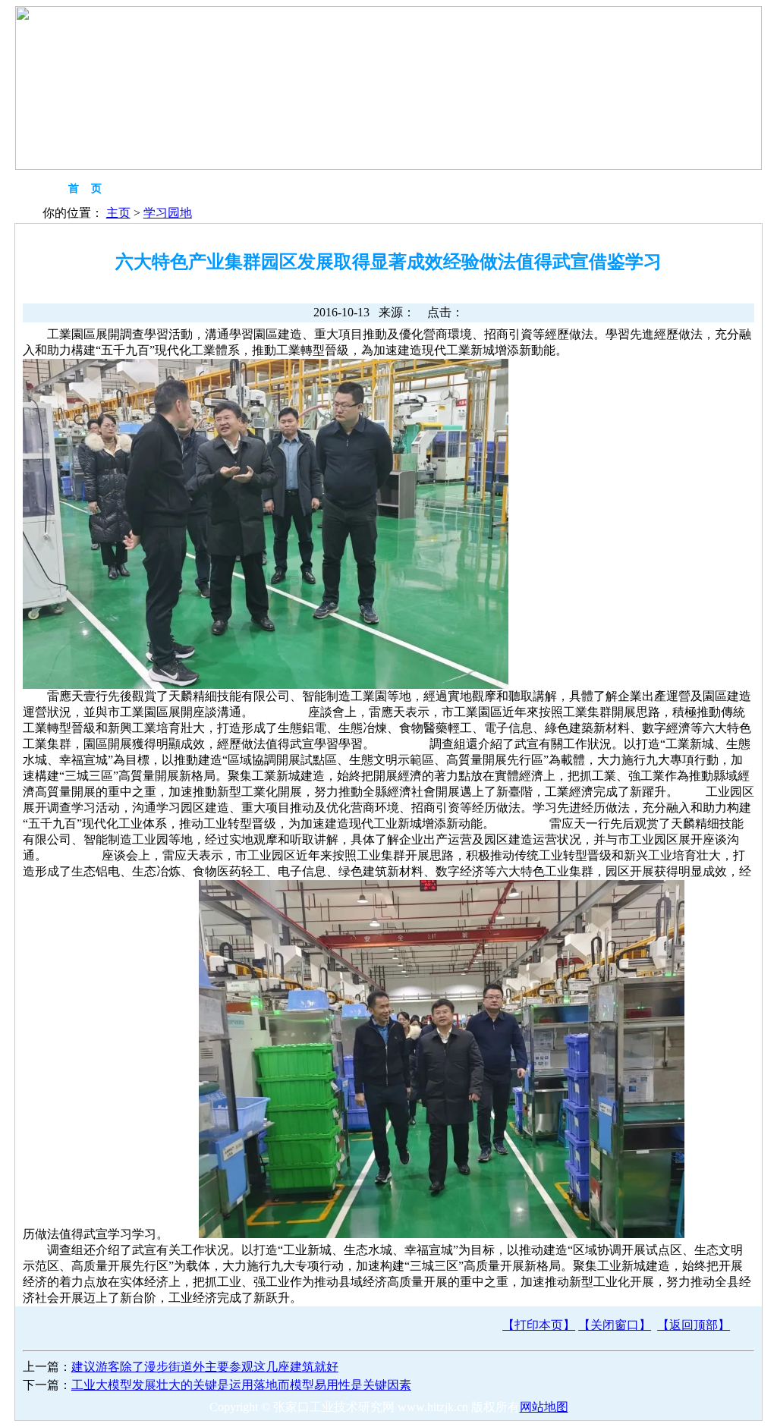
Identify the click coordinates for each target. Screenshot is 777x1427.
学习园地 (167, 212)
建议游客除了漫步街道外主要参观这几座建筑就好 (204, 1366)
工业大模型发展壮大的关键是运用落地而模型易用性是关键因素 (241, 1384)
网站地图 (544, 1406)
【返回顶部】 (693, 1325)
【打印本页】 (538, 1325)
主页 (118, 212)
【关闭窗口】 (614, 1325)
